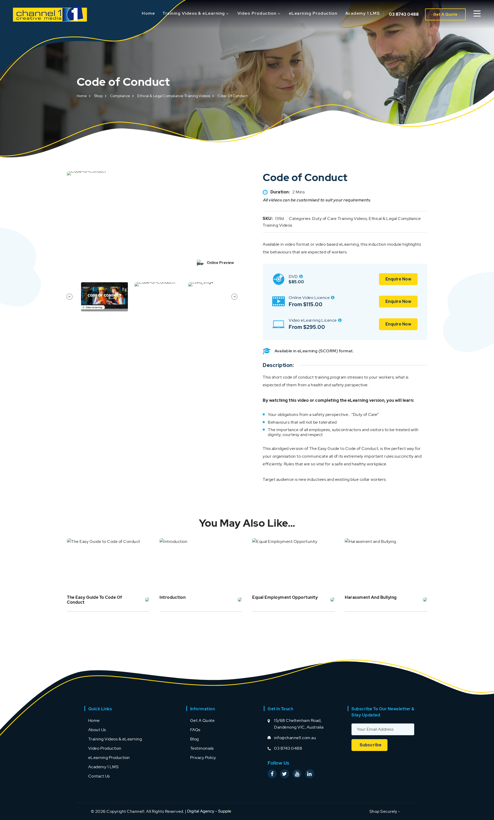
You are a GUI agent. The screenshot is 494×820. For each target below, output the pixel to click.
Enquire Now (398, 279)
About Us (97, 729)
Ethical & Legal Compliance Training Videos (173, 95)
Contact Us (99, 776)
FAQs (195, 729)
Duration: (280, 192)
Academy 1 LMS (362, 13)
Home (148, 13)
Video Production (257, 13)
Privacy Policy (203, 757)
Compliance (120, 95)
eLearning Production (313, 13)
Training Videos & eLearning (194, 13)
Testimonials (202, 748)
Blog (194, 739)
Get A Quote (445, 14)
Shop (98, 95)
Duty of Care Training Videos (339, 218)
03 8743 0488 (404, 14)
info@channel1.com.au (295, 737)
